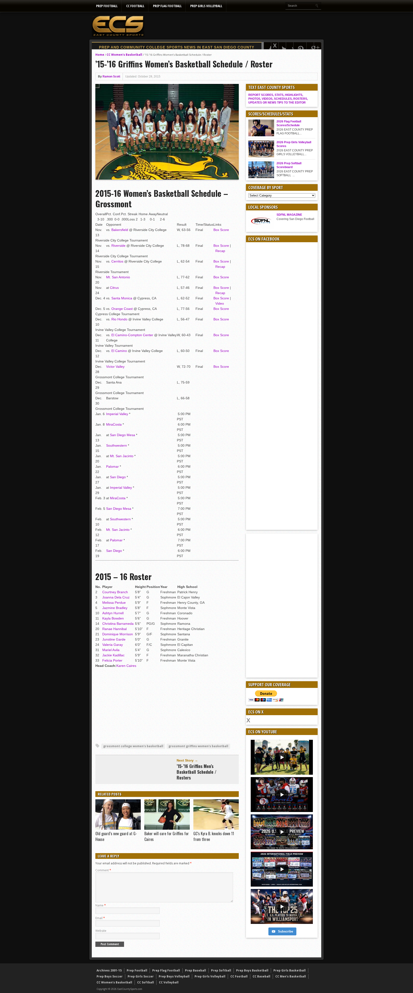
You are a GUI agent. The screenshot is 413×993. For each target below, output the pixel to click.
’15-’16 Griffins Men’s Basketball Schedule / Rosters (197, 771)
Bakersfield (119, 230)
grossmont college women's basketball (133, 746)
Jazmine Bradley (114, 608)
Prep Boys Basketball (252, 970)
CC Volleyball (169, 982)
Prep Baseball (195, 970)
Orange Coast (122, 309)
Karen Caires (126, 666)
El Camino (119, 351)
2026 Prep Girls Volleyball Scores (294, 144)
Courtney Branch (115, 592)
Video (219, 303)
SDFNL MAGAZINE (289, 214)
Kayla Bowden (113, 618)
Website (100, 931)
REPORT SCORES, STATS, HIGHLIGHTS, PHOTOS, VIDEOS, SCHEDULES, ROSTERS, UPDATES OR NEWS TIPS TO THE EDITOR (278, 98)
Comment (103, 870)
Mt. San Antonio (118, 277)
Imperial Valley (117, 414)
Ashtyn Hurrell (113, 613)
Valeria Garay (112, 645)
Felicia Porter (112, 660)
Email (100, 918)
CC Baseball (261, 976)
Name (100, 905)
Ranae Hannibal (114, 629)
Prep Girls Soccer (141, 976)
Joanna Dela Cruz (116, 597)
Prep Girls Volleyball (206, 6)
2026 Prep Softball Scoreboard (289, 165)
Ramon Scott (111, 76)
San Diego (118, 477)
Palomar (112, 466)
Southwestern (116, 445)
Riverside (118, 245)
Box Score (221, 230)
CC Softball (145, 982)
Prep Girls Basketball (289, 970)
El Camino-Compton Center (132, 335)
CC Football (135, 6)
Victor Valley (115, 366)
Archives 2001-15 (109, 970)
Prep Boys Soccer (110, 976)
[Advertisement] (234, 25)
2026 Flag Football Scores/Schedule (289, 123)
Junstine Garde (113, 639)
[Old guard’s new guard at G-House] (118, 828)
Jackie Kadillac (113, 655)
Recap (220, 251)
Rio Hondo (119, 319)
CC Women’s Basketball (114, 982)
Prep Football (107, 6)
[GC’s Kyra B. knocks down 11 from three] (216, 828)
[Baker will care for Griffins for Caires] (167, 828)
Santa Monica (121, 298)
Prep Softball (221, 970)
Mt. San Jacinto (121, 456)
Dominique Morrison (117, 634)
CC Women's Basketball (124, 55)
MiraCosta (114, 424)
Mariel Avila (111, 650)
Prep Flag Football (167, 6)
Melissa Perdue (114, 602)
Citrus (114, 288)
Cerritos (117, 261)
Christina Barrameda (118, 623)
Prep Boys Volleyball (174, 976)
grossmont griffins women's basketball (198, 746)
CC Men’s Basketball (290, 976)
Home (99, 55)
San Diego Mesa (122, 435)
